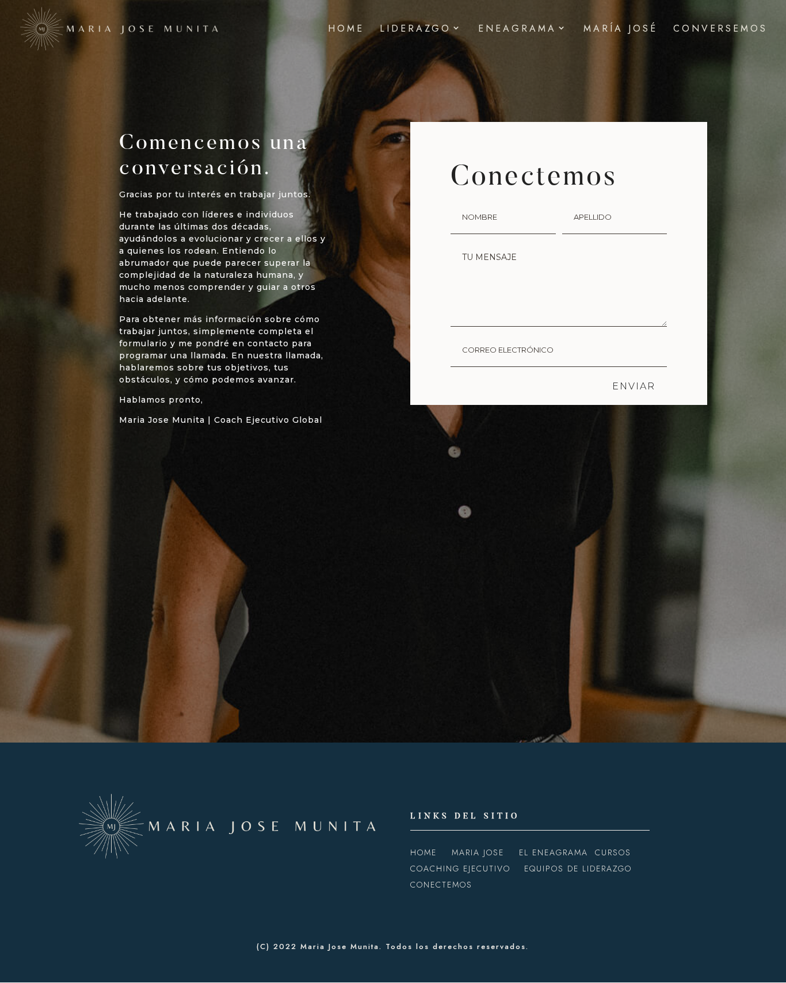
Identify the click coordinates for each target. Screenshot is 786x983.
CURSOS (613, 852)
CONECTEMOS (441, 884)
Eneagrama (517, 30)
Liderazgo (415, 30)
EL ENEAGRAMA (553, 852)
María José (620, 30)
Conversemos (720, 30)
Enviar (633, 386)
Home (346, 30)
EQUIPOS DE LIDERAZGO (578, 868)
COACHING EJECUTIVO (460, 868)
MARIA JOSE (480, 852)
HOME (425, 852)
